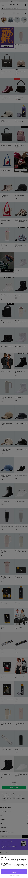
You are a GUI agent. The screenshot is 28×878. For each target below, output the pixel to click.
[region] (14, 866)
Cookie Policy (21, 865)
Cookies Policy (4, 863)
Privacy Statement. (5, 866)
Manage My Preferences (14, 875)
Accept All (14, 869)
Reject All (14, 872)
